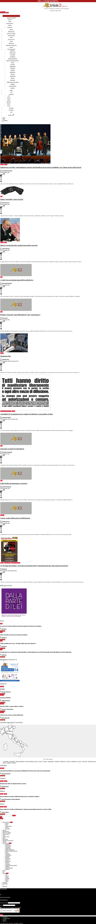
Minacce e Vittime (11, 33)
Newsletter (11, 110)
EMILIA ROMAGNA (12, 58)
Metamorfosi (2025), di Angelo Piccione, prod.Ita (13, 783)
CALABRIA (12, 54)
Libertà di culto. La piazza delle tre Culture (12, 706)
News (1, 623)
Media (11, 90)
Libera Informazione (7, 283)
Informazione (10, 23)
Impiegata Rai (5, 356)
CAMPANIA (12, 56)
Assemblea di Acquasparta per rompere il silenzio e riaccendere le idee (26, 414)
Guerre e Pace (11, 39)
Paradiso (2, 689)
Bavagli (11, 29)
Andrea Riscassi (5, 248)
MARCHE (12, 68)
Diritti (11, 41)
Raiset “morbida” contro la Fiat (11, 199)
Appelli (11, 47)
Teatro (8, 105)
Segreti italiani (11, 35)
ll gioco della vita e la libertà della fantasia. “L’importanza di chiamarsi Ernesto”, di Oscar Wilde (25, 809)
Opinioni (2, 515)
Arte (9, 96)
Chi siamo (5, 917)
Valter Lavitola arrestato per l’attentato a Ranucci (13, 634)
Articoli (2, 242)
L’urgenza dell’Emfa (5, 697)
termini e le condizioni (16, 907)
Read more (2, 631)
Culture (10, 25)
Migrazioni (11, 43)
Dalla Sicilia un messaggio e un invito (13, 483)
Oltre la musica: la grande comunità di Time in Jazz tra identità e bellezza (19, 796)
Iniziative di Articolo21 (11, 45)
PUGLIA (12, 74)
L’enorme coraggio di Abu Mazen (12, 449)
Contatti (4, 919)
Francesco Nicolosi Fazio (7, 709)
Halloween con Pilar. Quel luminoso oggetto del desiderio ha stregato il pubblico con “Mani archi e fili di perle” (41, 167)
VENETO (13, 88)
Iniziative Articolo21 (15, 562)
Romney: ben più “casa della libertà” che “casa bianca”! (20, 315)
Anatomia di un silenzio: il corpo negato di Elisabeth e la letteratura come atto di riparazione (25, 770)
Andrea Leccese (5, 521)
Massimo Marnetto (6, 692)
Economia (9, 27)
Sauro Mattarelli (5, 718)
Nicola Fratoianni (6, 700)
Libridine (9, 102)
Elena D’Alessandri (6, 773)
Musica (8, 103)
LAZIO (12, 62)
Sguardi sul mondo (6, 486)
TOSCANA (12, 80)
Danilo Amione (5, 786)
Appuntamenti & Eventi (5, 411)
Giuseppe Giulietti (6, 417)
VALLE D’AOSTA (12, 86)
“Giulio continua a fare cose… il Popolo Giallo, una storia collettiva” (18, 643)
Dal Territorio (10, 49)
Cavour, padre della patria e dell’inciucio (15, 518)
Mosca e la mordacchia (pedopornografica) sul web (18, 245)
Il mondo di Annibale (7, 452)
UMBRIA (13, 84)
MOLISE (12, 70)
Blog (1, 196)
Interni (9, 19)
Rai (11, 92)
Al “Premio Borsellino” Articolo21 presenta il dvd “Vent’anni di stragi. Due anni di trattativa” (34, 566)
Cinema (9, 98)
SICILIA (12, 78)
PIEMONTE (12, 72)
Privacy (4, 921)
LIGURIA (12, 64)
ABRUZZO (12, 51)
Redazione (4, 569)
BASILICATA (13, 53)
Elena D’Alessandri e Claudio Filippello (11, 799)
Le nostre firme (6, 918)
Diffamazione (11, 31)
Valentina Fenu (5, 359)
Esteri (9, 21)
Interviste (11, 108)
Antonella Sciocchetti (7, 170)
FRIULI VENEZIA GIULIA (13, 60)
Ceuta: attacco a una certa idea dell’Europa (11, 715)
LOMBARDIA (13, 66)
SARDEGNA (12, 76)
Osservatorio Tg (5, 202)
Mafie (11, 37)
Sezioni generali (10, 18)
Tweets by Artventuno (5, 897)
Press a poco (5, 318)
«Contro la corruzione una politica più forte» (16, 280)
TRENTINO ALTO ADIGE (12, 82)
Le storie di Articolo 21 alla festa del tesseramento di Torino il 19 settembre (20, 626)
